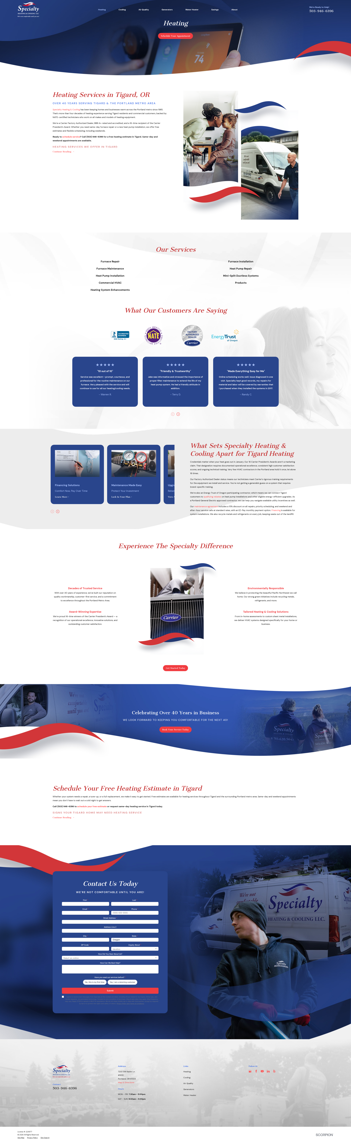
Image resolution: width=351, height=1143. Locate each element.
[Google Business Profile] (250, 1071)
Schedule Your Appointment (175, 36)
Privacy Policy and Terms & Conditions (130, 1004)
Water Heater (189, 1095)
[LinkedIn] (268, 1071)
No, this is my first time (94, 982)
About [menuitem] (234, 9)
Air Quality (188, 1083)
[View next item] (178, 414)
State (135, 936)
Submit (110, 990)
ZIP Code (85, 945)
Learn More (61, 497)
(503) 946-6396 (94, 136)
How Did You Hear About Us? (110, 954)
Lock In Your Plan (120, 497)
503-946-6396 (321, 11)
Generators (188, 1089)
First (85, 900)
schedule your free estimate (92, 806)
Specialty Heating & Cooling (66, 109)
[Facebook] (256, 1071)
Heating (187, 1071)
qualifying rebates (212, 496)
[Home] (28, 9)
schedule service (71, 136)
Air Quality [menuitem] (144, 9)
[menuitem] (21, 1137)
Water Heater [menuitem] (192, 9)
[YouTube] (262, 1071)
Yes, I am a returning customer (122, 982)
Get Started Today (175, 668)
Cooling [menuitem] (122, 9)
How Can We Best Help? (110, 963)
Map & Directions (126, 1082)
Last (134, 900)
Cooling (186, 1077)
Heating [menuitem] (102, 9)
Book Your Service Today (175, 729)
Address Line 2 (110, 927)
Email (86, 909)
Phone (134, 909)
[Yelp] (274, 1071)
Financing (276, 510)
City (85, 936)
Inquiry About (135, 945)
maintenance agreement (206, 506)
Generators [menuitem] (167, 9)
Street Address (110, 918)
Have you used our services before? (110, 977)
